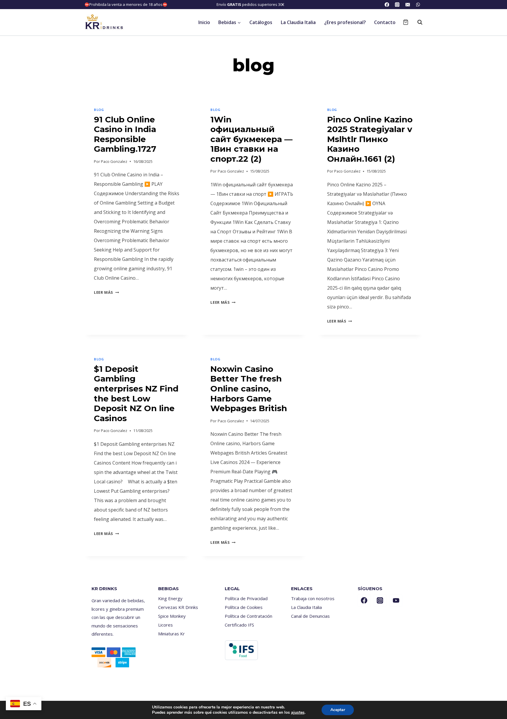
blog (99, 109)
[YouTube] (396, 600)
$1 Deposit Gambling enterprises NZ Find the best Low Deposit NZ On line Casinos (136, 393)
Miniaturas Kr (171, 634)
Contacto (385, 22)
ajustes (298, 712)
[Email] (407, 4)
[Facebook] (386, 4)
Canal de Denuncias (310, 616)
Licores (165, 625)
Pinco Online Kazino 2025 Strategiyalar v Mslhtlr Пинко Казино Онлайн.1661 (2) (370, 139)
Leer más (106, 292)
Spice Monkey (172, 616)
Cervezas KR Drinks (178, 607)
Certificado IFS (239, 625)
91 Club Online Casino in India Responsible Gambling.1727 (125, 134)
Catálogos (260, 22)
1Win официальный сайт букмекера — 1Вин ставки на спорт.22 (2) (251, 139)
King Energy (170, 598)
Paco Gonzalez (114, 161)
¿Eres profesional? (345, 22)
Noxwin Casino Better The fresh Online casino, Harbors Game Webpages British (248, 388)
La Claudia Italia (298, 22)
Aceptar (337, 710)
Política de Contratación (248, 616)
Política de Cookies (244, 607)
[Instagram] (397, 4)
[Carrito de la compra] (405, 22)
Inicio (204, 22)
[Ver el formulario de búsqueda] (416, 22)
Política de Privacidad (246, 598)
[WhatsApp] (417, 4)
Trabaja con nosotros (312, 598)
